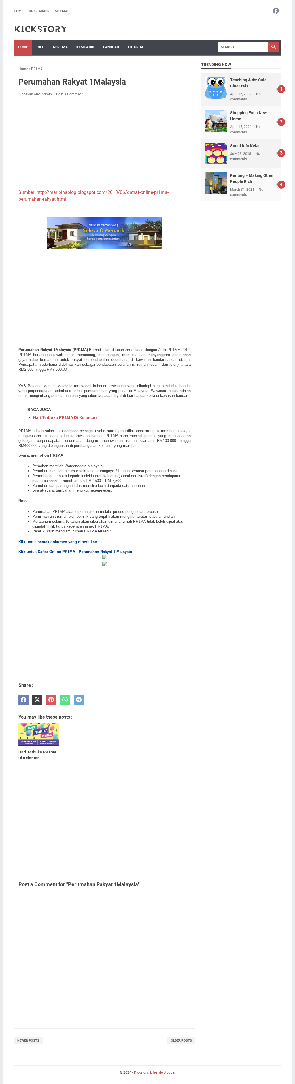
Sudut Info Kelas (245, 145)
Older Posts (181, 1040)
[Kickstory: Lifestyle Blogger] (40, 29)
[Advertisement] (104, 144)
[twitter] (37, 700)
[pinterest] (51, 700)
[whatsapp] (65, 700)
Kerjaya (60, 47)
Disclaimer (39, 11)
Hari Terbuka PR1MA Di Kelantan (65, 417)
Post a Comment (69, 94)
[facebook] (23, 700)
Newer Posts (28, 1040)
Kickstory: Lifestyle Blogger (154, 1072)
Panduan (111, 47)
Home (19, 11)
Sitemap (62, 11)
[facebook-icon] (275, 11)
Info (40, 47)
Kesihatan (85, 47)
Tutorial (136, 47)
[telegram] (79, 700)
